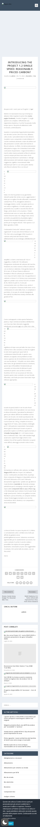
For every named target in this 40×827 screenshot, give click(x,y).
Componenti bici (9, 792)
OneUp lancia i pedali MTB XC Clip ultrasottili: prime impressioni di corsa (19, 732)
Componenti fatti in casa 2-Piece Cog (23, 489)
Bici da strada (8, 777)
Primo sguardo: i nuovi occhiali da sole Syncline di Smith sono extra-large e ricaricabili (20, 739)
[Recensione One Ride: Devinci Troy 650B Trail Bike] (20, 653)
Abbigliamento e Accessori (13, 758)
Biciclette (29, 76)
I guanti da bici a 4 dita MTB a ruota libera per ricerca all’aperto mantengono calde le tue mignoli (20, 718)
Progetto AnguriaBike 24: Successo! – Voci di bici (20, 691)
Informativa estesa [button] (9, 818)
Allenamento (8, 763)
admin (13, 76)
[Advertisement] (20, 32)
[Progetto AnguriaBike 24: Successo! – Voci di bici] (20, 686)
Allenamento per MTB (11, 772)
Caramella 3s (18, 484)
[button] (5, 822)
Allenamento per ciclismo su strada (16, 768)
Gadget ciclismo (9, 796)
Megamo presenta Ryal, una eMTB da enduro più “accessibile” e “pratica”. (19, 726)
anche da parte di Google (21, 816)
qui (32, 109)
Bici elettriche (8, 782)
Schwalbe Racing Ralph (11, 433)
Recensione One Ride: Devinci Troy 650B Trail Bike (18, 667)
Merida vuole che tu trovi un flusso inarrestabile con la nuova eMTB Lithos (17, 745)
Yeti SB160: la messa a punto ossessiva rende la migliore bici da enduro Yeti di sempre (18, 679)
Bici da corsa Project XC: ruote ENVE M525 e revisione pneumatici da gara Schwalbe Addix (20, 637)
